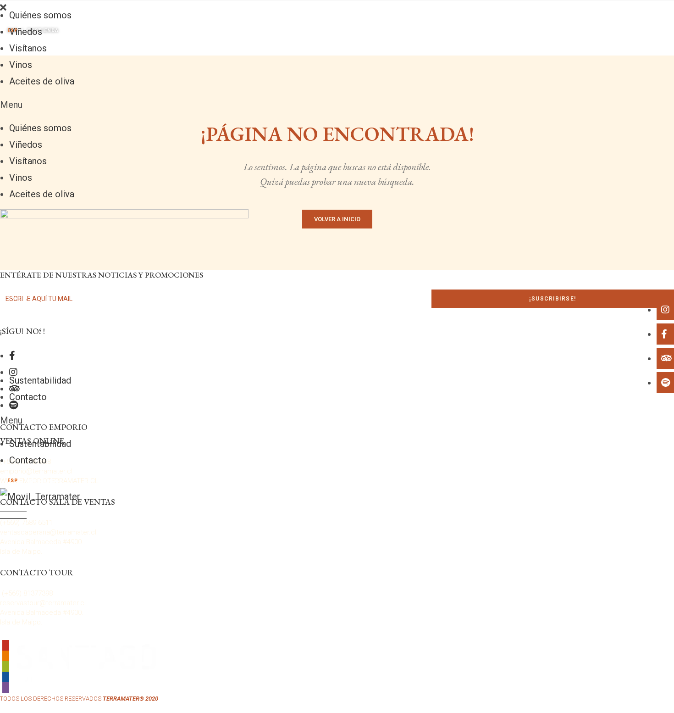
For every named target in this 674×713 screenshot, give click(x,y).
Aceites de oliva (41, 81)
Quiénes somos (40, 15)
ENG (33, 481)
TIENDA (49, 481)
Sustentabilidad (40, 380)
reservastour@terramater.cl (43, 603)
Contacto (28, 396)
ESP (12, 481)
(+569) (12, 593)
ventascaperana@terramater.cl (48, 532)
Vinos (20, 64)
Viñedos (25, 31)
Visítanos (28, 48)
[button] (337, 104)
